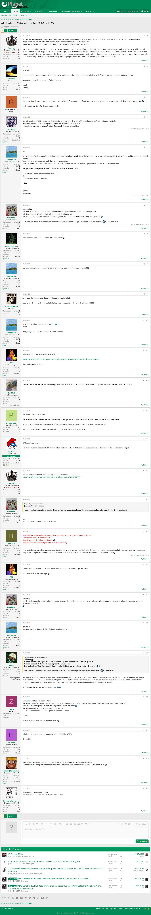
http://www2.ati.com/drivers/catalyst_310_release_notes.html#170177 (51, 477)
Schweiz (17, 170)
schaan (17, 811)
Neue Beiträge (6, 15)
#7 (148, 234)
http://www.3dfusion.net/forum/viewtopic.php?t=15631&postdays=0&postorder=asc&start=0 (61, 359)
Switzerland (16, 140)
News (5, 11)
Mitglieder (53, 11)
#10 (147, 320)
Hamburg (17, 554)
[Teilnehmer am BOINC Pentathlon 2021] (8, 465)
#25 (147, 788)
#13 (147, 410)
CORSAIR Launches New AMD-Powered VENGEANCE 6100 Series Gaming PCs (44, 861)
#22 (147, 697)
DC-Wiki (88, 11)
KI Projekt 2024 (15, 854)
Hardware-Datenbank (71, 11)
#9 (148, 294)
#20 (147, 623)
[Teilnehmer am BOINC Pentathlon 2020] (4, 465)
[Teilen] (144, 35)
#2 (148, 66)
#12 (147, 380)
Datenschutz (128, 908)
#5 (148, 147)
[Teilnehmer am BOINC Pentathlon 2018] (6, 465)
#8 (148, 264)
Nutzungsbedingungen (114, 908)
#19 (147, 595)
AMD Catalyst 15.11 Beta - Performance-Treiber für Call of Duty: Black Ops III (53, 878)
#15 (147, 471)
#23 (147, 730)
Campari (6, 27)
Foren (15, 11)
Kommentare (25, 881)
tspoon (10, 856)
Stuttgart (17, 373)
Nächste (11, 31)
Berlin (18, 89)
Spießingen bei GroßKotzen (15, 679)
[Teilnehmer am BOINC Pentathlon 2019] (3, 465)
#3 (148, 97)
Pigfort (18, 228)
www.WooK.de (15, 781)
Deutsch (9, 908)
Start (141, 908)
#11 (147, 350)
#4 (148, 117)
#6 (148, 205)
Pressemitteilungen (27, 864)
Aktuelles (25, 11)
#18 (147, 565)
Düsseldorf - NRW (14, 405)
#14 (147, 439)
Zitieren (145, 60)
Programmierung (28, 856)
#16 (147, 499)
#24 (147, 758)
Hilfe (136, 908)
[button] (9, 11)
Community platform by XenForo (75, 913)
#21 (147, 653)
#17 (147, 531)
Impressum (100, 908)
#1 (148, 35)
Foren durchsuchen (20, 15)
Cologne (17, 753)
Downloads (38, 11)
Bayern (17, 257)
